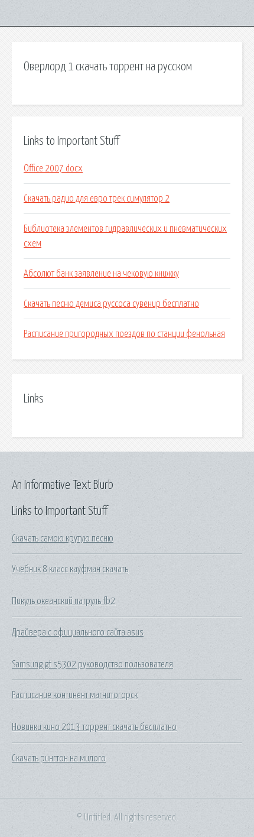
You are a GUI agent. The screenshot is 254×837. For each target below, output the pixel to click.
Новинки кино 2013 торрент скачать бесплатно (94, 727)
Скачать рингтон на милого (59, 758)
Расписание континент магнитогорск (75, 695)
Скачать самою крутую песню (62, 538)
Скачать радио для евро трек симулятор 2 (97, 198)
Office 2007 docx (53, 168)
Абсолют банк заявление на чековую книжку (101, 273)
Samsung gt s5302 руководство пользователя (92, 664)
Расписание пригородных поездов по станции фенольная (124, 334)
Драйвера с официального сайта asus (78, 632)
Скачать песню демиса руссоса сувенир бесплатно (111, 304)
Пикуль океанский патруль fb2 (63, 601)
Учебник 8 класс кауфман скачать (70, 569)
